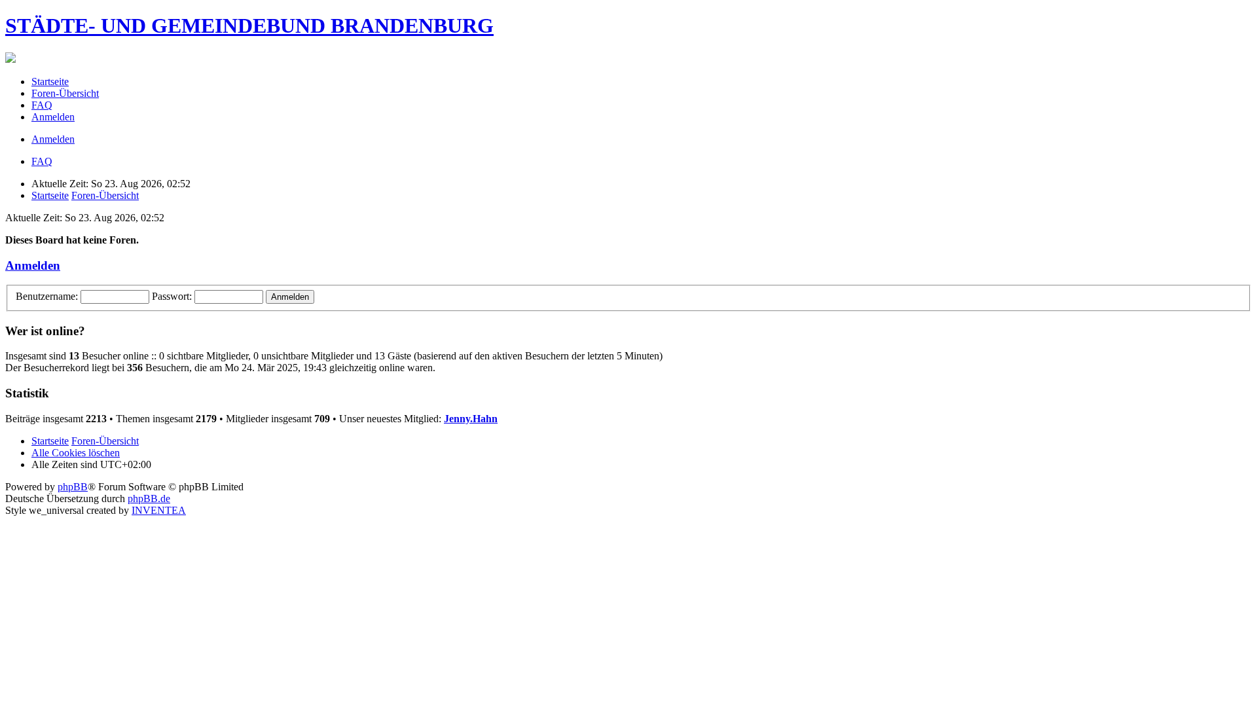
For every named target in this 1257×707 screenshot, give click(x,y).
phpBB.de (149, 498)
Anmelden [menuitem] (53, 116)
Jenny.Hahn (471, 418)
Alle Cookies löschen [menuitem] (75, 452)
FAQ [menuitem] (41, 105)
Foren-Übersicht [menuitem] (65, 93)
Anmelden (32, 265)
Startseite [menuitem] (50, 81)
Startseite (50, 195)
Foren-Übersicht (105, 195)
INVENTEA (159, 510)
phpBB (73, 486)
